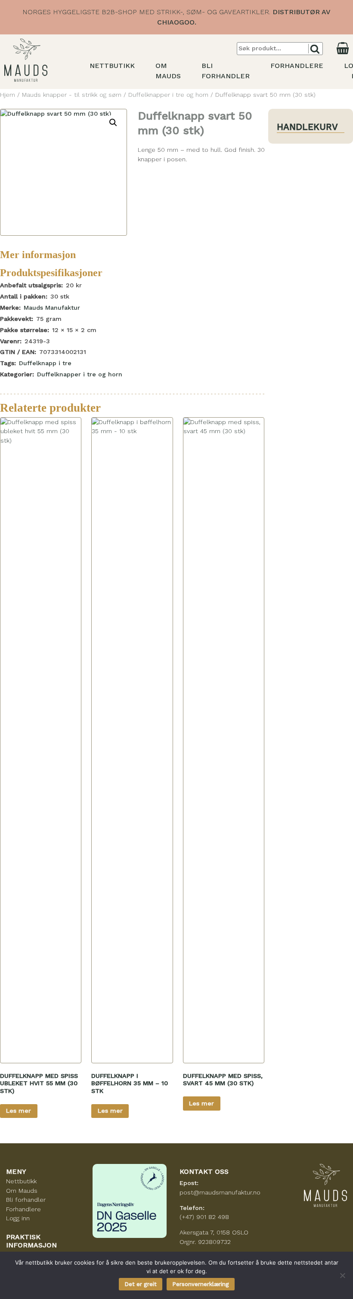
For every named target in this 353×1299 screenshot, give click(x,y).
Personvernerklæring (200, 1284)
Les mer (18, 1110)
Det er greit (140, 1284)
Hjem (7, 94)
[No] (342, 1275)
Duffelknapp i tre (45, 363)
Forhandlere (296, 66)
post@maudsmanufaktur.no (220, 1192)
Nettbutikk (112, 66)
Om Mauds (21, 1190)
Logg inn (18, 1218)
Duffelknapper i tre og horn (168, 94)
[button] (113, 122)
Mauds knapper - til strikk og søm (71, 94)
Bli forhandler (26, 1199)
